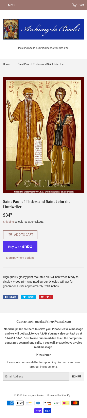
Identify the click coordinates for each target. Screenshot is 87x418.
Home (6, 64)
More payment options (20, 257)
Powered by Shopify (58, 395)
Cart (81, 5)
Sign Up (76, 376)
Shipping (8, 221)
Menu (11, 5)
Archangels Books (33, 395)
